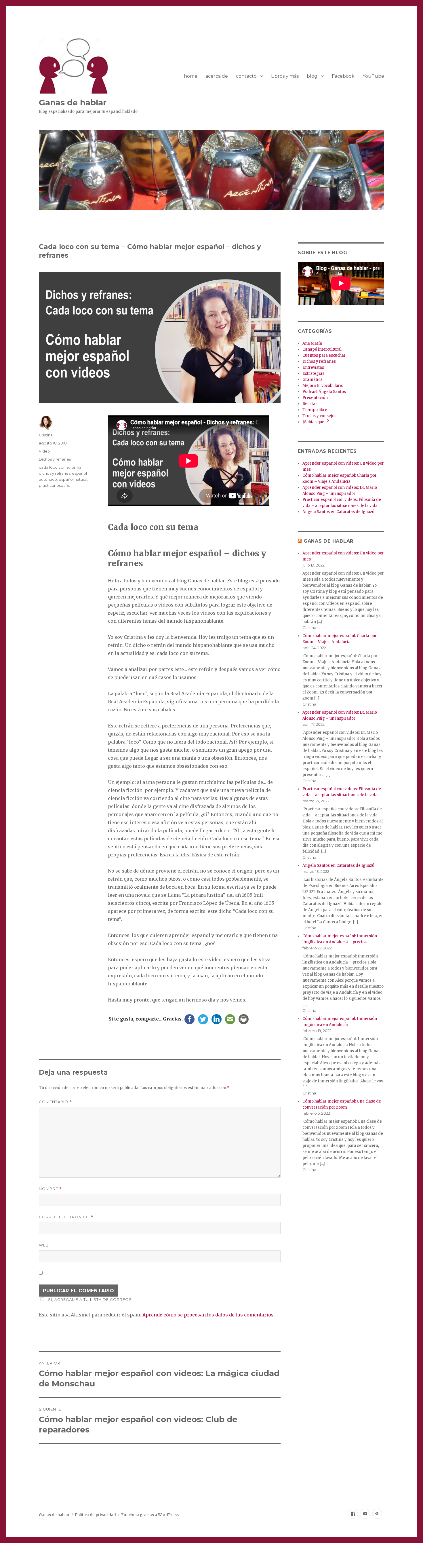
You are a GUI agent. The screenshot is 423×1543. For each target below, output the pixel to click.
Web (44, 1245)
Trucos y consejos (319, 415)
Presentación (315, 397)
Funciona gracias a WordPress (150, 1514)
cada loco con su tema (60, 467)
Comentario (55, 1101)
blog (312, 76)
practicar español (55, 485)
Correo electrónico (66, 1217)
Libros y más (285, 76)
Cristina (46, 435)
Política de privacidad (95, 1514)
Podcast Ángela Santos (324, 391)
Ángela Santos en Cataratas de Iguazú (338, 511)
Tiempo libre (314, 409)
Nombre (50, 1188)
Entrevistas (313, 367)
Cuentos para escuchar (324, 355)
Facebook (343, 76)
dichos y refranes (54, 473)
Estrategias (313, 373)
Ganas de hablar (72, 102)
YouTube (373, 76)
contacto (246, 76)
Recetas (309, 403)
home (190, 76)
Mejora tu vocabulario (322, 385)
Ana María (312, 343)
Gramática (312, 379)
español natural (73, 479)
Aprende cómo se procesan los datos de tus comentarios (208, 1315)
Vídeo (44, 451)
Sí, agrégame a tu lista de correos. (90, 1299)
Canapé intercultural (322, 349)
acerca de (216, 76)
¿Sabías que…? (315, 421)
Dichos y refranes (55, 459)
